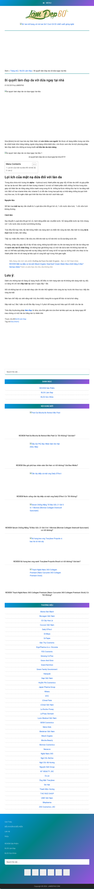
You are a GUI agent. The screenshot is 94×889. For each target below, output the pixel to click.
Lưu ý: (10, 170)
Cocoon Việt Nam (47, 625)
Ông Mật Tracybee (47, 780)
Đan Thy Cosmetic (47, 643)
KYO (47, 696)
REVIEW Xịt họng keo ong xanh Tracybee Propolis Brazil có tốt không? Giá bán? (47, 561)
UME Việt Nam (47, 798)
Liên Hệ (7, 831)
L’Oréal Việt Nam (47, 705)
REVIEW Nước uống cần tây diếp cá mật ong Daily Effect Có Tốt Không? (47, 496)
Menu (48, 3)
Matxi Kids (47, 727)
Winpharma (47, 802)
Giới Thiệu (8, 822)
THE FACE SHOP (47, 794)
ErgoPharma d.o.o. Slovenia (47, 647)
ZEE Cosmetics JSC (47, 807)
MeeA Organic (47, 736)
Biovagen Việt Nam (47, 616)
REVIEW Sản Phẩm (47, 388)
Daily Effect (47, 629)
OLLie (47, 776)
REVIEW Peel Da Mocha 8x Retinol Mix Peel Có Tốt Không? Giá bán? (47, 436)
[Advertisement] (47, 48)
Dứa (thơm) (14, 322)
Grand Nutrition (47, 665)
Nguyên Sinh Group (47, 767)
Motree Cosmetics (47, 745)
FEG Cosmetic (47, 652)
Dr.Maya (47, 634)
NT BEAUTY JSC (47, 771)
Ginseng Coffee (47, 656)
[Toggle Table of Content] (33, 164)
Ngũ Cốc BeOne (47, 758)
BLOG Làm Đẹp (20, 319)
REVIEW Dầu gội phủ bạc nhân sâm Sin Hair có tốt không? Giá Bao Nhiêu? (47, 465)
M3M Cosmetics (47, 723)
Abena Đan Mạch (47, 612)
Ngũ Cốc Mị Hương (47, 762)
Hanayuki (47, 674)
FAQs (7, 836)
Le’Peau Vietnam (47, 714)
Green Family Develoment (47, 669)
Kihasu (47, 691)
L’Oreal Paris (47, 700)
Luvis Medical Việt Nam (47, 718)
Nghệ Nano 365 (47, 754)
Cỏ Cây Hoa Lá (47, 620)
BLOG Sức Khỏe (47, 397)
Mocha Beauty (47, 740)
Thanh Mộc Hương (47, 789)
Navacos (47, 749)
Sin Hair (47, 785)
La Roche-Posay (47, 709)
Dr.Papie (47, 638)
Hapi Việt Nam (47, 678)
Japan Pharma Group (47, 687)
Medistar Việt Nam (47, 731)
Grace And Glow (47, 660)
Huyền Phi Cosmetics (47, 683)
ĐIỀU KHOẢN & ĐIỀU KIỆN (14, 827)
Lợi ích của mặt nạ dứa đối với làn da (22, 168)
